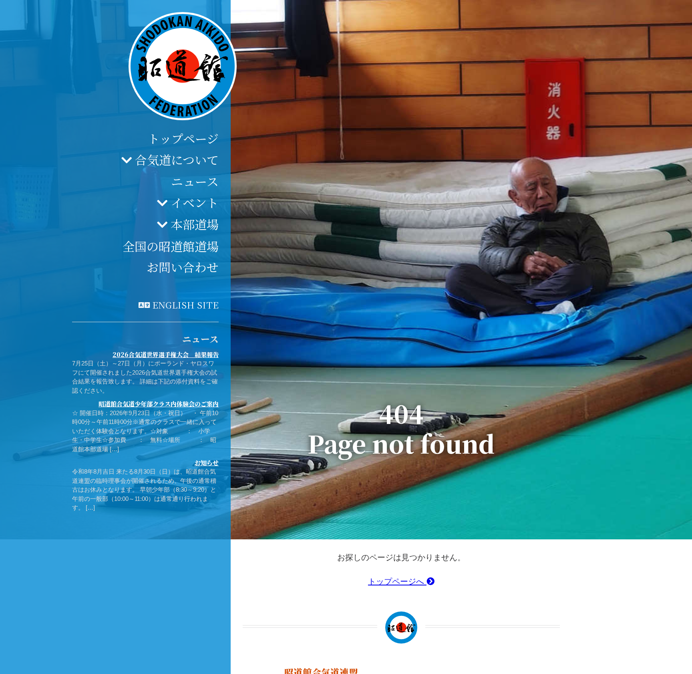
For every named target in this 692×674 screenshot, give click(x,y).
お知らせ (207, 462)
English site (185, 304)
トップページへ (397, 581)
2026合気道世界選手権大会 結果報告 (166, 354)
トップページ (183, 138)
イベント (195, 202)
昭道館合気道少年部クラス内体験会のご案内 (159, 404)
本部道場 (195, 224)
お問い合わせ (183, 267)
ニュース (195, 181)
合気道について (177, 159)
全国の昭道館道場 (171, 246)
